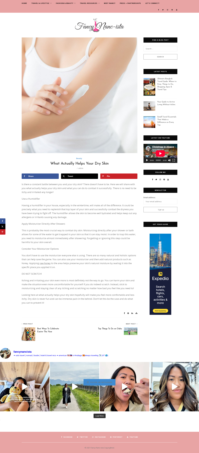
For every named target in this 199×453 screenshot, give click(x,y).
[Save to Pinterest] (2, 232)
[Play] (147, 160)
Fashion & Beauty (64, 3)
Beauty (79, 158)
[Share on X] (2, 226)
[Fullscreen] (173, 160)
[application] (160, 153)
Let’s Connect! (152, 3)
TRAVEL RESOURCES (88, 3)
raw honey (45, 263)
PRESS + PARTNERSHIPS (130, 3)
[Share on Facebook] (2, 221)
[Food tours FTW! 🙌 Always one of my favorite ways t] (124, 386)
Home (24, 3)
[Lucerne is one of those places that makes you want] (74, 386)
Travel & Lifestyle (40, 3)
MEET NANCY (109, 3)
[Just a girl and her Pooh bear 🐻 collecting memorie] (24, 386)
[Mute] (169, 160)
